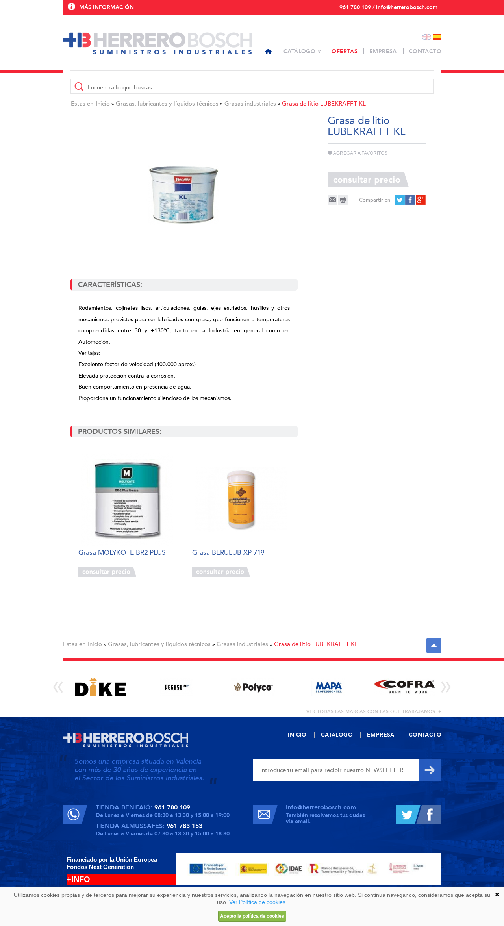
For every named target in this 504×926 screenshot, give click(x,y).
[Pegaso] (177, 687)
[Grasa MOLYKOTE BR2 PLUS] (127, 499)
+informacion (157, 572)
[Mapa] (329, 687)
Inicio (103, 103)
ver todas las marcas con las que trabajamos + (373, 711)
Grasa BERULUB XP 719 (228, 553)
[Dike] (101, 687)
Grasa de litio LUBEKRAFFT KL (324, 103)
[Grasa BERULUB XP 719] (241, 499)
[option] (101, 687)
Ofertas (345, 51)
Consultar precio (107, 572)
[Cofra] (405, 687)
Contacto (425, 51)
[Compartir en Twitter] (399, 200)
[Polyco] (253, 687)
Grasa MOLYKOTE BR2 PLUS (121, 553)
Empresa (383, 51)
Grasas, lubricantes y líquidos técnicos (167, 103)
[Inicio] (268, 51)
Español (437, 37)
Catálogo (299, 51)
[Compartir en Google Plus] (420, 200)
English (426, 37)
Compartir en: (375, 200)
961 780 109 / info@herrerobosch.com (388, 7)
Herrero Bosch (157, 43)
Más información (106, 7)
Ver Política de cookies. (258, 902)
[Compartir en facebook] (410, 200)
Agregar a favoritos (359, 153)
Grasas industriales (250, 103)
